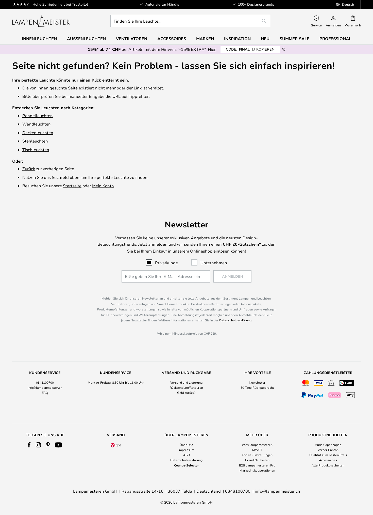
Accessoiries (328, 460)
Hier (212, 49)
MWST (257, 450)
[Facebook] (29, 444)
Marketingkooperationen (257, 470)
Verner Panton (328, 450)
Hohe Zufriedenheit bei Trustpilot (60, 4)
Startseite (72, 185)
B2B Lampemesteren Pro (257, 465)
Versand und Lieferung (186, 382)
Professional (335, 38)
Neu (265, 38)
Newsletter (257, 382)
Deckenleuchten (37, 132)
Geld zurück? (186, 393)
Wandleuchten (36, 124)
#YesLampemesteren (257, 445)
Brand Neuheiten (257, 460)
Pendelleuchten (37, 115)
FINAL (250, 49)
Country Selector (186, 465)
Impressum (186, 450)
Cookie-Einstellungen (257, 455)
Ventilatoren (131, 38)
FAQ (45, 393)
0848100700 (45, 382)
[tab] (45, 385)
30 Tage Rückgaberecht (257, 387)
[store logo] (41, 21)
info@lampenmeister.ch (45, 387)
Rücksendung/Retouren (186, 387)
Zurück (28, 168)
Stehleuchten (35, 141)
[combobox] (190, 21)
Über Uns (186, 445)
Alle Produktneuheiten (328, 465)
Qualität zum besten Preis (328, 455)
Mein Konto (103, 185)
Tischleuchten (35, 149)
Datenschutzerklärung (235, 320)
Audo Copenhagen (328, 445)
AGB (186, 455)
